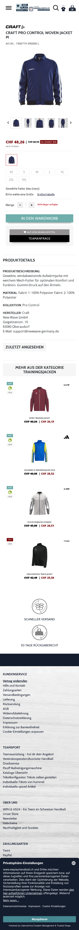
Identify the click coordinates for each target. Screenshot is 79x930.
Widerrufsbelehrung (15, 713)
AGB (6, 709)
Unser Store (10, 814)
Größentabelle (46, 194)
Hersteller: (12, 313)
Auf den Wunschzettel (41, 232)
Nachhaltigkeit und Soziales (20, 828)
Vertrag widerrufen (15, 681)
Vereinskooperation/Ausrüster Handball (28, 759)
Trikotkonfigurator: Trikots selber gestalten (30, 777)
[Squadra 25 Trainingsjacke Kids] (39, 456)
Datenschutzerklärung (17, 718)
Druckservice (11, 763)
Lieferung (9, 699)
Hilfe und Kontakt (14, 685)
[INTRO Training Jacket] (39, 404)
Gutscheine (10, 823)
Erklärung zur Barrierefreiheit (21, 727)
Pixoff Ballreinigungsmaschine (22, 768)
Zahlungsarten (12, 690)
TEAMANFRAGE (39, 238)
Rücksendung (11, 704)
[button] (8, 8)
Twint (6, 850)
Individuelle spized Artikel (19, 786)
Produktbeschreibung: (21, 271)
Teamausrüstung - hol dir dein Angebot (28, 754)
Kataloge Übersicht (15, 772)
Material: (10, 293)
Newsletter (10, 818)
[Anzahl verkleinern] (20, 205)
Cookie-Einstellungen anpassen (23, 731)
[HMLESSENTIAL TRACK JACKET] (39, 560)
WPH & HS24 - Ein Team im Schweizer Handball (34, 809)
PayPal (7, 855)
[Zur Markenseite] (15, 27)
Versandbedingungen (16, 695)
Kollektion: (12, 305)
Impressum (10, 722)
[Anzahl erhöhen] (32, 205)
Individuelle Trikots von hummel (23, 782)
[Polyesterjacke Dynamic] (39, 508)
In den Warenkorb (39, 218)
